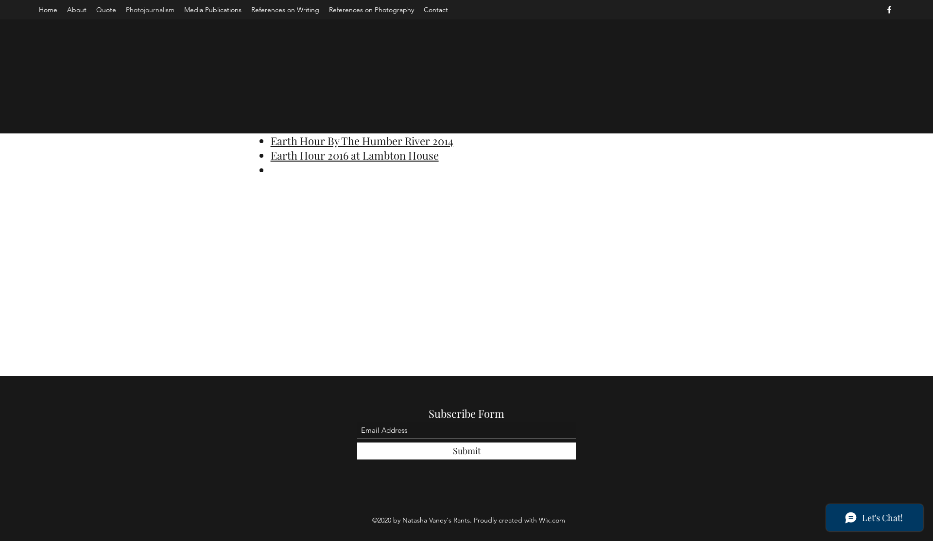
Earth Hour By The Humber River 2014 (362, 140)
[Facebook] (889, 10)
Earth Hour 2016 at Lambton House (355, 155)
